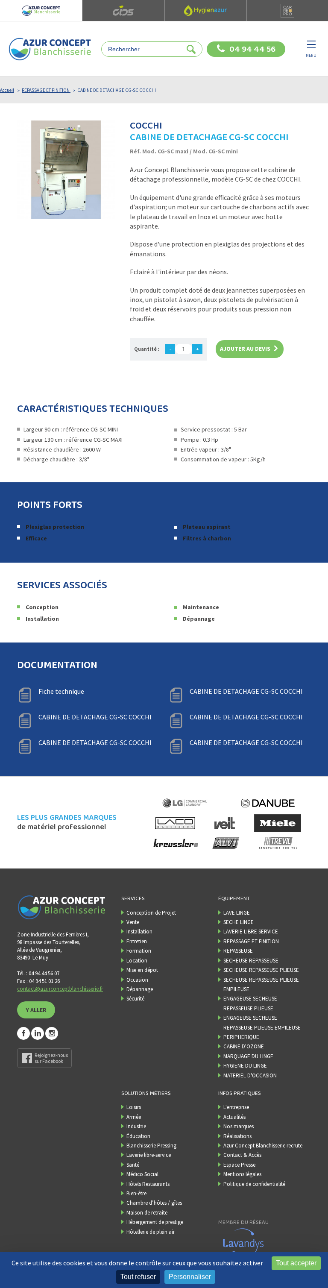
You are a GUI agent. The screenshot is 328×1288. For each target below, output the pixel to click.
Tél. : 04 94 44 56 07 (38, 973)
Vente (132, 922)
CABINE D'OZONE (243, 1046)
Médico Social (142, 1174)
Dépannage (139, 989)
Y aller (36, 1010)
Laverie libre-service (148, 1155)
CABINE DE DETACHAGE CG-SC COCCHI (246, 691)
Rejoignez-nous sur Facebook (51, 1058)
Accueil (7, 90)
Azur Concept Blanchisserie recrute (262, 1145)
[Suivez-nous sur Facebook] (23, 1033)
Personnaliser (190, 1276)
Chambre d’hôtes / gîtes (154, 1202)
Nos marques (238, 1126)
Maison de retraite (146, 1212)
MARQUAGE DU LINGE (248, 1056)
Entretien (136, 941)
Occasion (137, 979)
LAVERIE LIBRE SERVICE (250, 931)
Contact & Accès (242, 1155)
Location (136, 960)
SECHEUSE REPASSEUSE (250, 960)
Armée (133, 1117)
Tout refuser (138, 1276)
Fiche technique (61, 691)
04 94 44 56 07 (252, 49)
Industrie (136, 1126)
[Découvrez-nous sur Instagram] (51, 1033)
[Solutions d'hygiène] (205, 10)
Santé (132, 1164)
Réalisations (237, 1136)
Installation (139, 931)
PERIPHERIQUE (241, 1037)
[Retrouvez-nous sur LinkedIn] (37, 1033)
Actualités (234, 1117)
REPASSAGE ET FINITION (46, 90)
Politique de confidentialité (254, 1184)
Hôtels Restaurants (148, 1184)
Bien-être (136, 1193)
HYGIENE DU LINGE (245, 1065)
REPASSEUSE (238, 950)
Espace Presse (239, 1164)
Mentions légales (242, 1174)
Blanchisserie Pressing (151, 1145)
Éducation (138, 1136)
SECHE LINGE (238, 922)
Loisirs (133, 1107)
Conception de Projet (151, 912)
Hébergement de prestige (154, 1222)
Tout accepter (296, 1263)
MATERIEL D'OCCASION (250, 1075)
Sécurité (135, 998)
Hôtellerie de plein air (150, 1231)
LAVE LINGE (236, 912)
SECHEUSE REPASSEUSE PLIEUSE (261, 970)
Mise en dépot (142, 970)
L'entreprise (236, 1107)
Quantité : (146, 349)
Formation (138, 950)
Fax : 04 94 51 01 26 (38, 981)
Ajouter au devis (245, 348)
